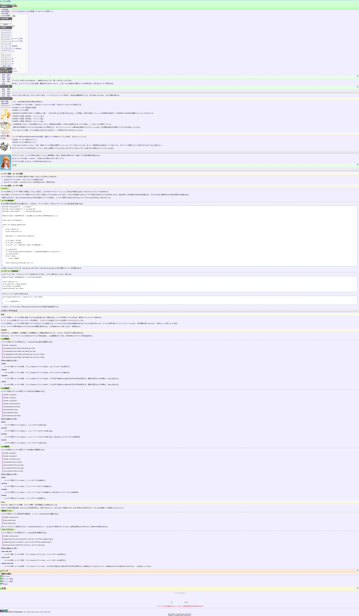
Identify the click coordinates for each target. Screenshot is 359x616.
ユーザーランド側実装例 (14, 48)
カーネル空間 (5, 1)
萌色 (8, 81)
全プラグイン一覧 (4, 86)
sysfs (5, 182)
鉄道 (3, 79)
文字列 (67, 336)
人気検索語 (4, 9)
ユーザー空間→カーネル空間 (13, 38)
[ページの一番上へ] (357, 76)
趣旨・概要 (4, 101)
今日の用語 (4, 13)
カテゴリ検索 (3, 68)
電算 (8, 75)
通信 (3, 75)
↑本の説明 (3, 138)
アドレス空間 (44, 11)
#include (5, 345)
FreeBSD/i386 (34, 136)
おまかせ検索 (5, 15)
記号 (9, 66)
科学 (3, 77)
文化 (3, 81)
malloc (32, 158)
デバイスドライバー (24, 320)
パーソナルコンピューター (55, 95)
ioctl (24, 179)
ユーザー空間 (104, 83)
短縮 (3, 83)
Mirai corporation (187, 614)
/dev (5, 179)
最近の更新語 (5, 11)
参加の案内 (4, 103)
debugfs (28, 197)
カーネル (26, 11)
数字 (4, 66)
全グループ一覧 (4, 71)
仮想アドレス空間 (51, 136)
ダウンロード (5, 105)
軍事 (8, 79)
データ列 (61, 336)
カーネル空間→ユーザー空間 (13, 41)
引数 (47, 158)
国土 (8, 77)
